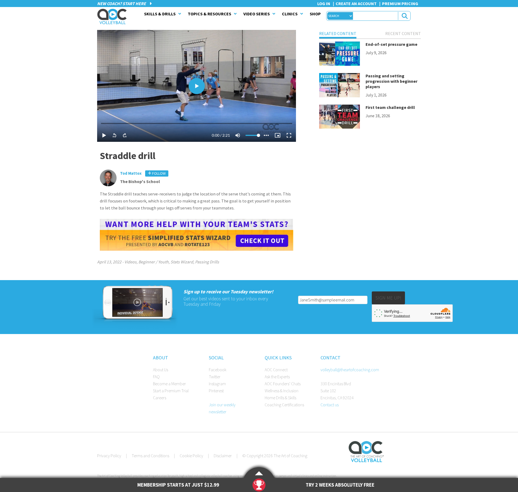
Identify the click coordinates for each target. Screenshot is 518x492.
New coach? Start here (122, 3)
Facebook (217, 369)
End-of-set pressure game (391, 44)
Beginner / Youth (153, 261)
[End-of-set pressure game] (339, 55)
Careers (159, 397)
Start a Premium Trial (171, 390)
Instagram (217, 383)
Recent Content (403, 33)
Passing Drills (207, 261)
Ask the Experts (277, 376)
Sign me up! (388, 298)
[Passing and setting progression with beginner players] (339, 86)
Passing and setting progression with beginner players (391, 81)
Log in (323, 3)
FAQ (156, 376)
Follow (158, 173)
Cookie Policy (191, 455)
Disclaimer (223, 455)
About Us (160, 369)
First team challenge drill (390, 107)
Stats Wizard (182, 261)
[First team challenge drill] (339, 118)
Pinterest (216, 390)
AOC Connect (276, 369)
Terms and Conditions (150, 455)
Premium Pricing (400, 3)
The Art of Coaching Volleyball (113, 16)
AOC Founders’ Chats (283, 383)
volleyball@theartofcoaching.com (350, 369)
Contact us (330, 404)
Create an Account (356, 3)
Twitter (214, 376)
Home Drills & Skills (280, 397)
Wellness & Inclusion (281, 390)
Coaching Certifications (284, 404)
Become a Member (169, 383)
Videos (130, 261)
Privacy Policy (109, 455)
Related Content (337, 33)
